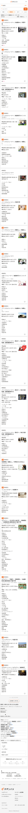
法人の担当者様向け (5, 796)
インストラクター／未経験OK (10, 489)
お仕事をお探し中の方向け (6, 794)
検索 (26, 8)
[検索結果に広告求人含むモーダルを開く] (3, 16)
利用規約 (16, 794)
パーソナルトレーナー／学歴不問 (11, 202)
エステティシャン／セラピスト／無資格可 (13, 667)
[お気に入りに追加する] (24, 45)
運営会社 (16, 798)
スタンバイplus (4, 805)
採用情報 (16, 800)
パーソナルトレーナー (8, 172)
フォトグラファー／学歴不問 (10, 639)
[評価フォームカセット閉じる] (26, 759)
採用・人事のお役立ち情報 (20, 805)
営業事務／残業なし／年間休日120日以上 (13, 462)
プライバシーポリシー (19, 796)
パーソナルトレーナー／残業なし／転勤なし (14, 230)
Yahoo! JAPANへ (5, 808)
